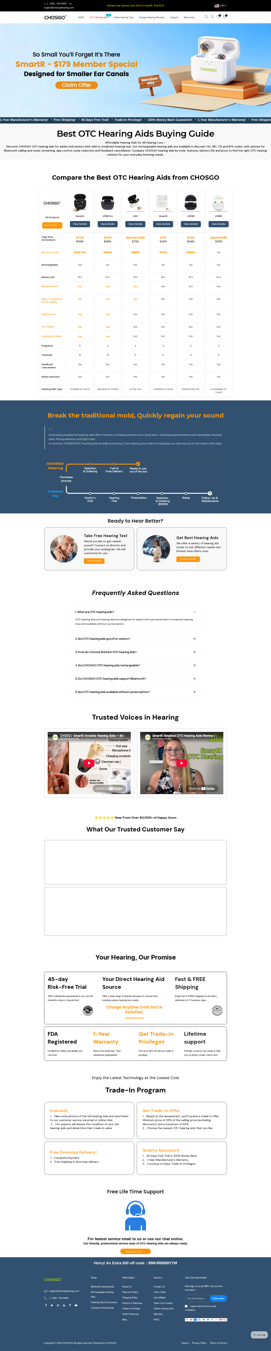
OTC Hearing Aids (100, 16)
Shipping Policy (130, 1297)
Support (174, 17)
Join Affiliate (160, 1297)
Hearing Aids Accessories (104, 1302)
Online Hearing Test (123, 17)
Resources (189, 17)
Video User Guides (163, 1303)
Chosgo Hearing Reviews (152, 17)
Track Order (160, 1292)
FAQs (156, 1319)
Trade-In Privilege (131, 1308)
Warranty (158, 1314)
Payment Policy (130, 1292)
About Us (127, 1286)
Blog (124, 1319)
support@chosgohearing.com (59, 7)
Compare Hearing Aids (102, 1307)
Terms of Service (218, 1343)
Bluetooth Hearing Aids (102, 1286)
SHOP (81, 17)
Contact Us (159, 1286)
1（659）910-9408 (56, 3)
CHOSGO (111, 1343)
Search (185, 1343)
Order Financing (130, 1314)
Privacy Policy (199, 1343)
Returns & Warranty (132, 1303)
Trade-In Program (135, 1090)
